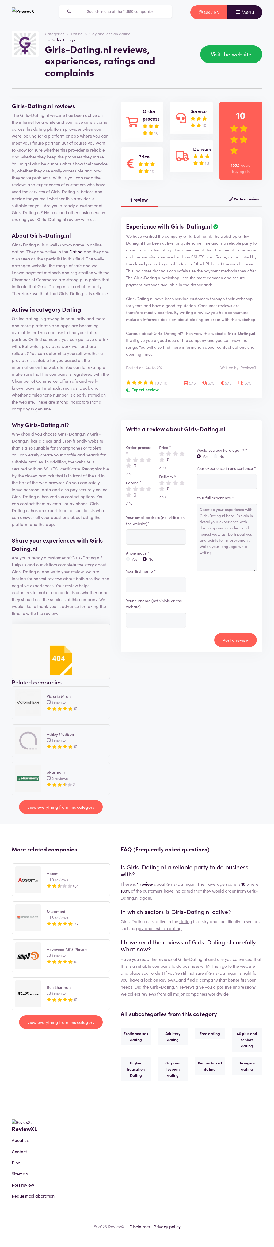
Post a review (236, 640)
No (151, 559)
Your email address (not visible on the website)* (155, 520)
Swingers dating (247, 1066)
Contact (19, 1151)
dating (185, 921)
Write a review (246, 199)
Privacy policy (167, 1226)
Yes (134, 559)
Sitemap (20, 1173)
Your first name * (141, 571)
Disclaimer (140, 1226)
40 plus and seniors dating (247, 1039)
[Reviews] (24, 12)
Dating (77, 33)
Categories (54, 33)
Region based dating (210, 1066)
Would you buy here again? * (222, 450)
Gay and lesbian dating (110, 33)
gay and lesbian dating (159, 928)
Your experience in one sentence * (226, 468)
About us (20, 1140)
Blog (16, 1162)
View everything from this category (60, 807)
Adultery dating (172, 1036)
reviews (148, 994)
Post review (23, 1185)
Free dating (210, 1033)
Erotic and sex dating (136, 1036)
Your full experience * (215, 497)
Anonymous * (137, 553)
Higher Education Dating (136, 1069)
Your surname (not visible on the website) (154, 603)
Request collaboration (33, 1196)
